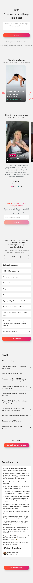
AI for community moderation (12, 295)
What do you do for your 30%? (12, 374)
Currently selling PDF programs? (12, 421)
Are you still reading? (10, 331)
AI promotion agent (9, 283)
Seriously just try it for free (16, 445)
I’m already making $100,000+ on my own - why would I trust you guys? (14, 380)
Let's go (16, 35)
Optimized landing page (10, 265)
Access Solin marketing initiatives (14, 307)
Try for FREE (16, 339)
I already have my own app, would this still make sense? (14, 387)
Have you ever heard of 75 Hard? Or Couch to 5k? (14, 367)
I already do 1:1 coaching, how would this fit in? (14, 395)
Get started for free (16, 568)
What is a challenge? (8, 361)
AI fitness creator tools (10, 277)
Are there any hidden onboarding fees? (15, 416)
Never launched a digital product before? (12, 427)
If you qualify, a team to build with (14, 301)
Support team (7, 289)
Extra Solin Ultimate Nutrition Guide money (15, 314)
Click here (15, 257)
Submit (16, 222)
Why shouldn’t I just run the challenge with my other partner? (14, 402)
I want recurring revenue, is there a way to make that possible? (13, 409)
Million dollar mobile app (11, 271)
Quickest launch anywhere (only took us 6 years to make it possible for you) (14, 323)
